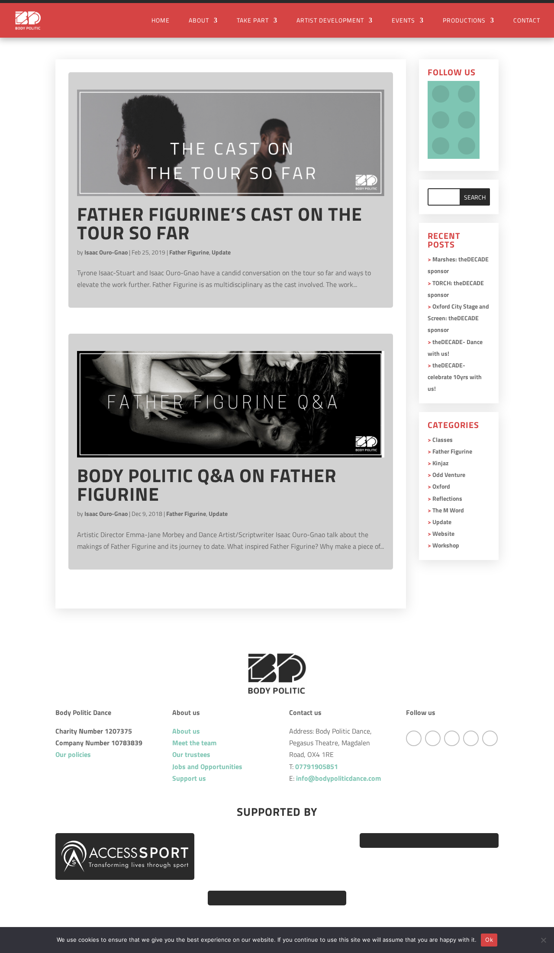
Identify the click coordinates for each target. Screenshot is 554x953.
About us (186, 731)
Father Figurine (189, 252)
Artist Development (330, 21)
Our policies (73, 754)
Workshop (445, 545)
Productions (464, 21)
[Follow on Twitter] (433, 738)
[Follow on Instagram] (452, 738)
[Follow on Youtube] (471, 738)
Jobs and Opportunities (207, 766)
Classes (442, 439)
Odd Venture (448, 474)
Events (403, 21)
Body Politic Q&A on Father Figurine (207, 484)
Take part (253, 21)
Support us (189, 778)
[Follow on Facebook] (414, 738)
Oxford (441, 486)
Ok (489, 939)
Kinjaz (440, 462)
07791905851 (316, 766)
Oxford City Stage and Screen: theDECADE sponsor (458, 318)
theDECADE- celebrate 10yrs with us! (455, 377)
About (199, 21)
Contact (526, 21)
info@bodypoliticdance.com (338, 778)
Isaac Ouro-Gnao (106, 252)
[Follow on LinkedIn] (490, 738)
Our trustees (191, 754)
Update (221, 252)
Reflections (447, 498)
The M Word (448, 510)
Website (443, 533)
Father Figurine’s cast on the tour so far (219, 223)
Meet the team (194, 742)
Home (160, 21)
